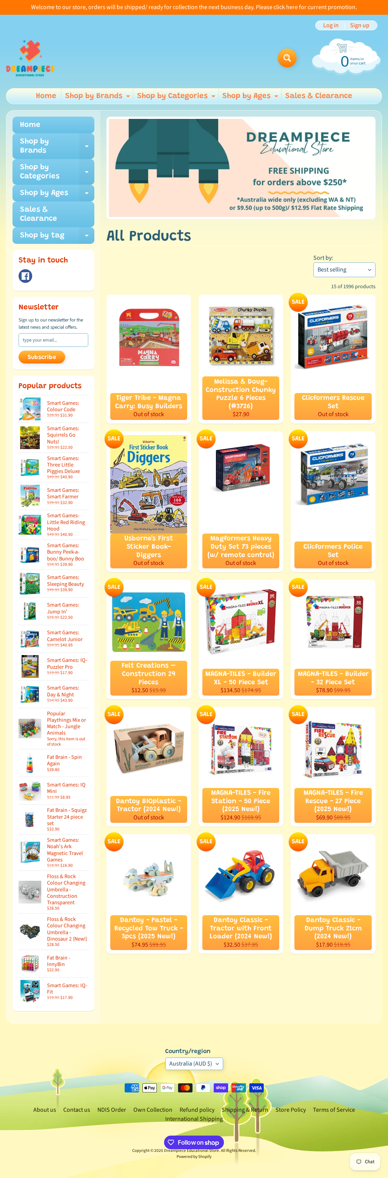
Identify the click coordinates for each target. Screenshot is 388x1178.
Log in (331, 25)
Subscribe (42, 357)
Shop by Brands (98, 98)
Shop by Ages (251, 98)
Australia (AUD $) (190, 1063)
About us (44, 1110)
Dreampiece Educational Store (191, 1150)
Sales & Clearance (318, 96)
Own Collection (152, 1110)
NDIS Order (111, 1110)
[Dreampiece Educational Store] (30, 58)
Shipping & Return (245, 1110)
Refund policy (197, 1110)
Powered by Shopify (194, 1156)
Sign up (359, 25)
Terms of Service (334, 1110)
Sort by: (323, 258)
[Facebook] (25, 276)
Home (46, 96)
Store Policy (290, 1110)
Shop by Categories (177, 98)
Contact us (76, 1110)
